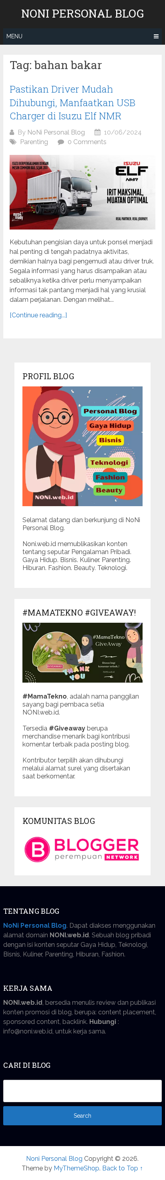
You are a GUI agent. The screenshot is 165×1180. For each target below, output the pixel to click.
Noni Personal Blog (82, 13)
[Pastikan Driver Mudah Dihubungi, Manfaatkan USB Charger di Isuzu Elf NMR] (82, 192)
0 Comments (87, 142)
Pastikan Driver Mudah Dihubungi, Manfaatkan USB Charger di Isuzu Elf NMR (72, 102)
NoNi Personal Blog (56, 132)
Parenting (34, 142)
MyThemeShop (76, 1168)
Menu (14, 36)
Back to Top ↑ (122, 1168)
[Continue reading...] (38, 315)
